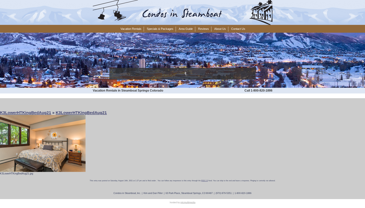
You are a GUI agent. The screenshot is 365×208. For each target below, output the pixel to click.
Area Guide (186, 28)
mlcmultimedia (187, 202)
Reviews (203, 28)
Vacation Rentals (131, 28)
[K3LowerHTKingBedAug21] (43, 143)
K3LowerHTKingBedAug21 (25, 112)
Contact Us (238, 28)
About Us (220, 28)
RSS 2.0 (204, 181)
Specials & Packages (160, 28)
